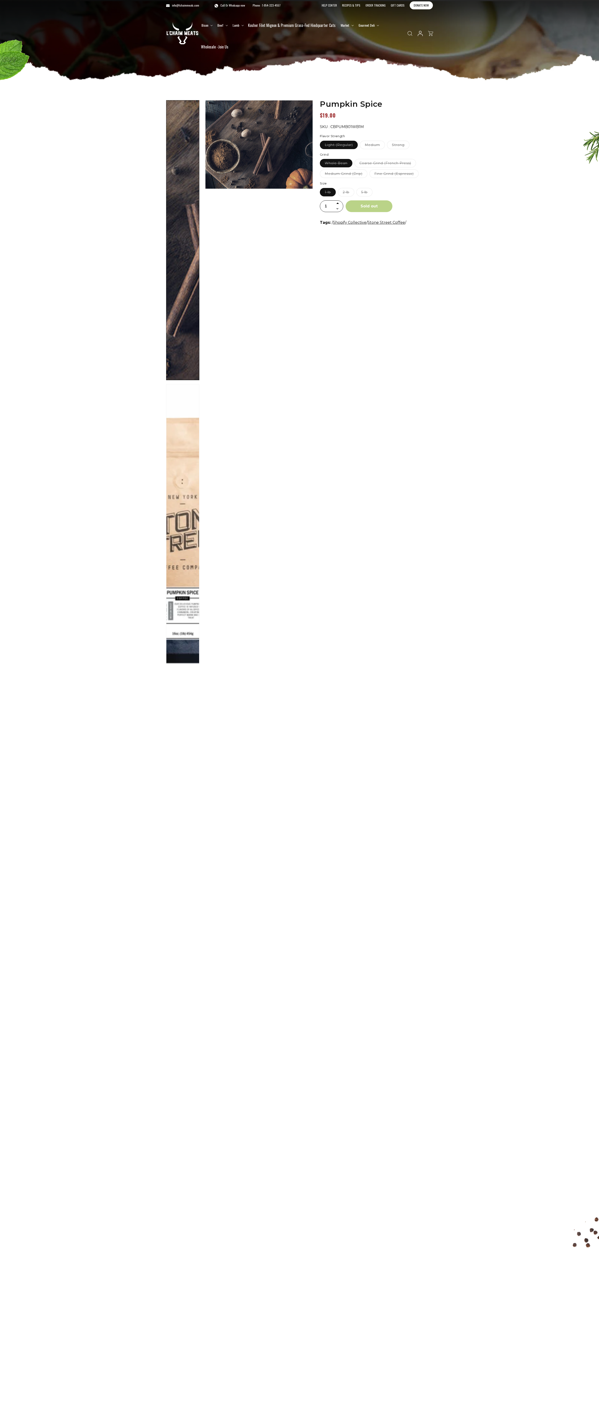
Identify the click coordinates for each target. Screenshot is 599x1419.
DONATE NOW (421, 5)
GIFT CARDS (398, 5)
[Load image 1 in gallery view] (182, 240)
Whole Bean (338, 164)
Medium (375, 146)
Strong (400, 146)
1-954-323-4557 (271, 5)
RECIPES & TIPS (351, 5)
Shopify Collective (349, 222)
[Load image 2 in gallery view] (182, 524)
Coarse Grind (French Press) (387, 164)
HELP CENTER (329, 5)
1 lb (330, 193)
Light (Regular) (341, 146)
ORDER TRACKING (375, 5)
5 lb (367, 193)
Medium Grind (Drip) (346, 174)
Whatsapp (234, 5)
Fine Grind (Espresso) (396, 174)
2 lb (348, 193)
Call (222, 5)
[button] (207, 25)
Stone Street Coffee (386, 222)
